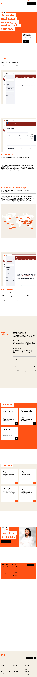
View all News (27, 674)
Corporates (3, 670)
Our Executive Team (16, 671)
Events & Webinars (28, 672)
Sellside (23, 472)
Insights (26, 669)
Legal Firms (14, 576)
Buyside (5, 472)
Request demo (26, 42)
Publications (27, 671)
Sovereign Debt (14, 566)
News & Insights (19, 3)
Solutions (7, 3)
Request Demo (6, 541)
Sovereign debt (8, 411)
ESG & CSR (14, 673)
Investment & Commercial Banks (6, 671)
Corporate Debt (14, 568)
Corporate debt (26, 411)
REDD (10, 0)
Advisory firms (8, 489)
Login (31, 0)
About (14, 670)
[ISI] (2, 3)
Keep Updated (29, 658)
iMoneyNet (13, 0)
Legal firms (24, 489)
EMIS (4, 0)
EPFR (7, 0)
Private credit (7, 429)
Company (12, 3)
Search (26, 0)
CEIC (2, 0)
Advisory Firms (14, 575)
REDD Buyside (14, 572)
